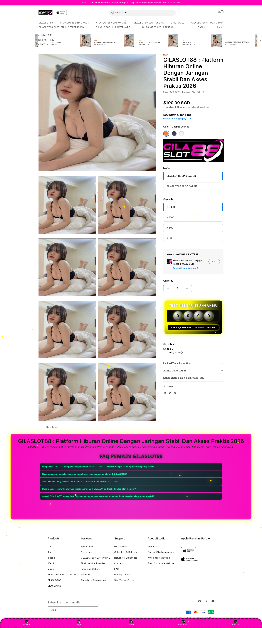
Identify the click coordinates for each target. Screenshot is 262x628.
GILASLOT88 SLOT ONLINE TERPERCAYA (61, 27)
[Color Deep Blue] (174, 133)
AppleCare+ (87, 546)
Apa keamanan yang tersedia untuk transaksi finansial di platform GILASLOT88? (80, 481)
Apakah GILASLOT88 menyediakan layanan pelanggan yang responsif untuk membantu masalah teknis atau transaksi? (98, 496)
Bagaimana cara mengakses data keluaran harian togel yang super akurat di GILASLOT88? (84, 474)
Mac (50, 546)
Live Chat (235, 624)
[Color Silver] (181, 133)
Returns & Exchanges (125, 558)
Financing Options (91, 569)
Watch (51, 563)
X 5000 (171, 207)
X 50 (169, 238)
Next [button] (221, 2)
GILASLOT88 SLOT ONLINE (111, 23)
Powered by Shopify (205, 617)
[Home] (45, 12)
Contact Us (120, 563)
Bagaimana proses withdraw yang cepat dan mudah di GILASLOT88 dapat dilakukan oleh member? (89, 489)
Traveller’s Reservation (93, 580)
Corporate (86, 552)
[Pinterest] (175, 393)
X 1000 (170, 217)
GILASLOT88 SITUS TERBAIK (207, 23)
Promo (26, 624)
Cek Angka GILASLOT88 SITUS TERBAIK (193, 327)
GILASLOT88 (46, 23)
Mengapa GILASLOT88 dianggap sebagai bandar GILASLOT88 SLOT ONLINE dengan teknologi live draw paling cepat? (98, 466)
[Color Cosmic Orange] (166, 134)
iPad (50, 552)
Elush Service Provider (93, 563)
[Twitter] (170, 393)
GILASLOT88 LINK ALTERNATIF (113, 27)
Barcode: (186, 92)
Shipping (181, 107)
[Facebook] (165, 393)
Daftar (131, 624)
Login (79, 624)
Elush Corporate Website (161, 563)
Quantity (168, 280)
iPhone (51, 558)
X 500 (169, 227)
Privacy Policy (122, 574)
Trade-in (85, 574)
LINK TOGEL (177, 23)
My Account (120, 546)
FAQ (116, 569)
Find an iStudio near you (161, 552)
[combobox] (142, 12)
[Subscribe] (94, 610)
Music (51, 569)
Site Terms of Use (124, 580)
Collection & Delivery (125, 552)
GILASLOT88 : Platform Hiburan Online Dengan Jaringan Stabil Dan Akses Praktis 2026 (131, 3)
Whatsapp (183, 624)
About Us (153, 546)
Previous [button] (40, 2)
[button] (46, 23)
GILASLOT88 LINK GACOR (74, 23)
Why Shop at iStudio (159, 558)
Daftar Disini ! (173, 3)
